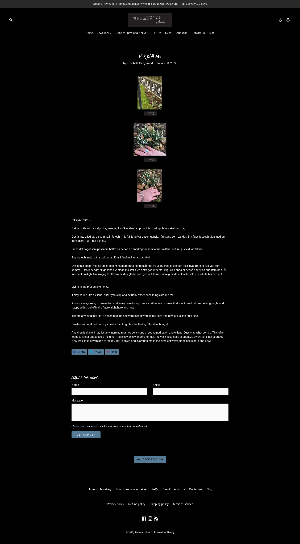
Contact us (198, 32)
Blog (212, 32)
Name (75, 384)
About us (181, 32)
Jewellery (103, 32)
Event (168, 32)
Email (156, 384)
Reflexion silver (142, 532)
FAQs (157, 32)
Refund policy (136, 504)
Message (77, 400)
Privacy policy (115, 504)
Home (89, 32)
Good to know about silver (131, 32)
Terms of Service (183, 504)
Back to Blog (152, 459)
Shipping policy (159, 504)
